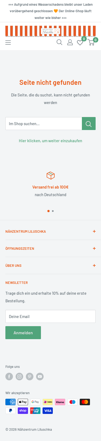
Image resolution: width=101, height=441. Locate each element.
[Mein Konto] (70, 42)
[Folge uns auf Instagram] (19, 376)
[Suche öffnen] (59, 42)
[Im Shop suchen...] (89, 123)
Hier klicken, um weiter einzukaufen (50, 140)
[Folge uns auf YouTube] (40, 376)
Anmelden (23, 332)
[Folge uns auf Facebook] (9, 376)
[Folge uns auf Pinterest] (29, 376)
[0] (80, 42)
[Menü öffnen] (8, 42)
